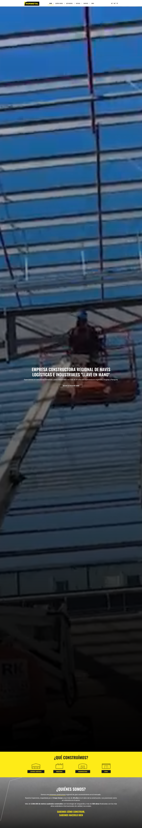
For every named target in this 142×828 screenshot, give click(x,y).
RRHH (92, 3)
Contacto (85, 3)
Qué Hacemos (69, 3)
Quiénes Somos (59, 3)
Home (50, 3)
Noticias (78, 3)
